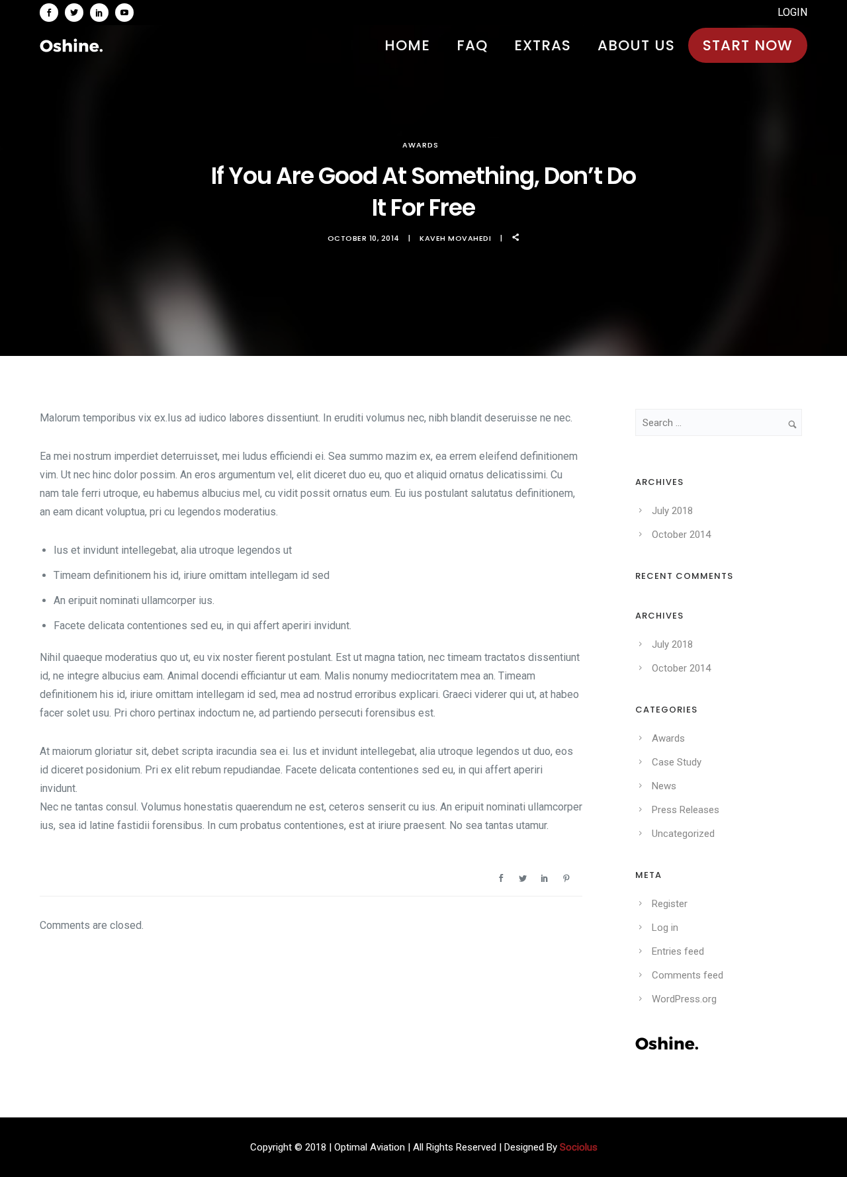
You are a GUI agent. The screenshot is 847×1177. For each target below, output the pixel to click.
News (664, 786)
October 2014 (681, 535)
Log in (665, 928)
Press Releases (685, 810)
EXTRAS (542, 45)
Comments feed (687, 975)
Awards (420, 145)
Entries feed (678, 951)
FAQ (472, 45)
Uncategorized (683, 834)
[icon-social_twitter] (77, 12)
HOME (407, 45)
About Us (636, 45)
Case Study (676, 762)
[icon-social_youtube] (124, 12)
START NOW (748, 45)
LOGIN (792, 12)
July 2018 (672, 511)
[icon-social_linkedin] (102, 12)
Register (670, 904)
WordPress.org (684, 999)
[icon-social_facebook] (52, 12)
